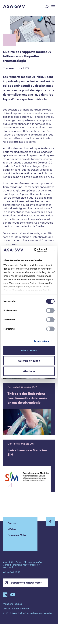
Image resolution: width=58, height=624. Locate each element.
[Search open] (47, 6)
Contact (12, 523)
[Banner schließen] (53, 250)
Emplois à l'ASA (16, 535)
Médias (11, 529)
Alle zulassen (29, 350)
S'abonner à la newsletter (26, 582)
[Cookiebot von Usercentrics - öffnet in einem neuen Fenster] (35, 250)
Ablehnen (29, 371)
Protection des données (16, 608)
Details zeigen (41, 341)
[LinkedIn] (5, 594)
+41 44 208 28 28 (11, 572)
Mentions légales (12, 603)
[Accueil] (10, 6)
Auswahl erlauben (29, 360)
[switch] (50, 310)
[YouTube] (12, 594)
